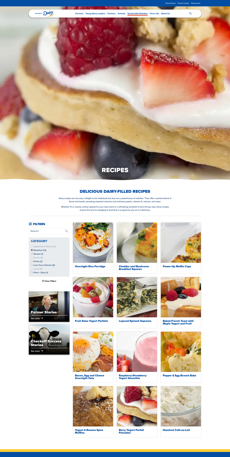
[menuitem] (170, 3)
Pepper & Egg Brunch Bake (179, 375)
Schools (121, 13)
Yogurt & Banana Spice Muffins (89, 431)
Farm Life (154, 13)
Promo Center (183, 3)
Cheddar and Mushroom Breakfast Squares (134, 267)
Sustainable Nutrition (138, 13)
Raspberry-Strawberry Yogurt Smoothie (133, 376)
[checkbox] (49, 250)
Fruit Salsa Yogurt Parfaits (91, 321)
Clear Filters (50, 281)
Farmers (79, 13)
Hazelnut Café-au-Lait (176, 430)
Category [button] (39, 241)
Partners (111, 13)
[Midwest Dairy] (44, 13)
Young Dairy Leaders (95, 13)
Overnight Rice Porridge (90, 266)
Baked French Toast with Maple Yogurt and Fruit (178, 322)
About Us (165, 13)
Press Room (170, 3)
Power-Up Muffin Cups (177, 266)
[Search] (190, 13)
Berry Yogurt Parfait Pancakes (131, 431)
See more (35, 318)
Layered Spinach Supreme (135, 321)
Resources (195, 3)
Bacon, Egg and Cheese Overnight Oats (89, 376)
